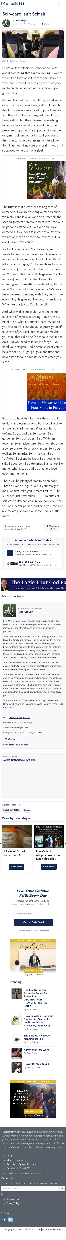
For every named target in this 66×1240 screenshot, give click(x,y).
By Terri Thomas (31, 1009)
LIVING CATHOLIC (11, 810)
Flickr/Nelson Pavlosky (18, 61)
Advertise (11, 1164)
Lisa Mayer (21, 20)
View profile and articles (17, 744)
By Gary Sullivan (31, 1042)
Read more (16, 866)
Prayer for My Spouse (36, 1064)
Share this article (53, 527)
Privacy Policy (13, 1203)
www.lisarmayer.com (19, 717)
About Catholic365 (15, 1160)
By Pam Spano (30, 1053)
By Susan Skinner (32, 1067)
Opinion (27, 810)
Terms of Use (13, 1199)
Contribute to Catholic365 (19, 1168)
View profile (33, 24)
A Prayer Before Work (36, 1050)
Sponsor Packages (27, 1164)
